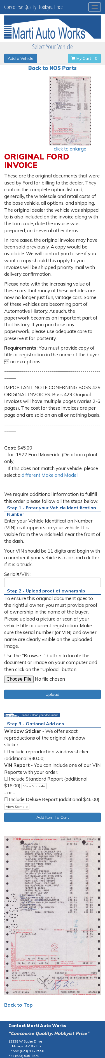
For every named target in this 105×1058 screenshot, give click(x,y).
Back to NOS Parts (52, 68)
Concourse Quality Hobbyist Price (33, 7)
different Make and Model (50, 475)
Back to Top (18, 1005)
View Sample (34, 786)
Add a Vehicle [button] (20, 58)
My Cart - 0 (86, 58)
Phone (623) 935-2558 (26, 1051)
